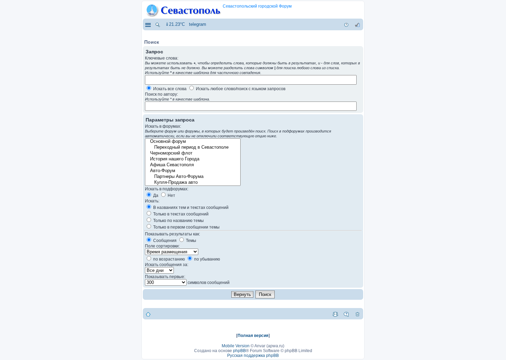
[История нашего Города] (192, 159)
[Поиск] (157, 24)
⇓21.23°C (175, 24)
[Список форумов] (148, 313)
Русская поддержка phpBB (253, 355)
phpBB (239, 350)
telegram (197, 24)
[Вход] (346, 24)
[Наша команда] (335, 313)
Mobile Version (236, 345)
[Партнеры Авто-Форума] (192, 177)
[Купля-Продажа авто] (192, 183)
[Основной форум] (192, 142)
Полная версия (253, 335)
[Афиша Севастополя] (192, 165)
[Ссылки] (147, 24)
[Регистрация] (357, 24)
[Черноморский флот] (192, 153)
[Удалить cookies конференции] (357, 313)
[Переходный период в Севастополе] (192, 147)
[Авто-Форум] (192, 171)
